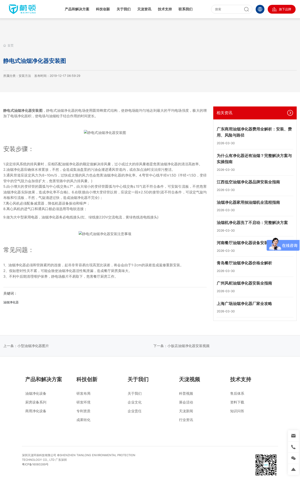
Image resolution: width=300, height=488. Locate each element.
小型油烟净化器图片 (33, 346)
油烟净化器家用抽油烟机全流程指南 (248, 202)
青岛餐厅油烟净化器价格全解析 (244, 263)
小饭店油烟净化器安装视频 (188, 346)
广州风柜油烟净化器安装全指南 (244, 283)
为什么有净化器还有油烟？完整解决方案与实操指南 (254, 158)
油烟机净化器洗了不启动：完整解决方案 (252, 222)
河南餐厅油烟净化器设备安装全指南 (248, 242)
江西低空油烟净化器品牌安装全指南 (248, 182)
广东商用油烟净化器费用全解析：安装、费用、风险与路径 (254, 132)
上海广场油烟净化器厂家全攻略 (244, 303)
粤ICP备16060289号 (35, 464)
